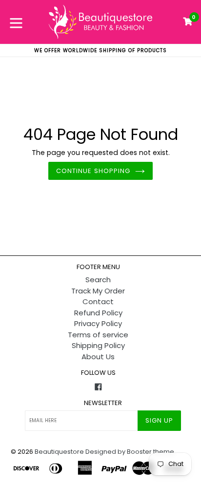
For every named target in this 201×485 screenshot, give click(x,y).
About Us (98, 356)
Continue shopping (93, 170)
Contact (98, 301)
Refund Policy (98, 313)
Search (98, 279)
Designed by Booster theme (129, 451)
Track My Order (98, 291)
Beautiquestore (59, 451)
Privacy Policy (98, 323)
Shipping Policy (98, 345)
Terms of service (98, 335)
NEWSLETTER (103, 403)
